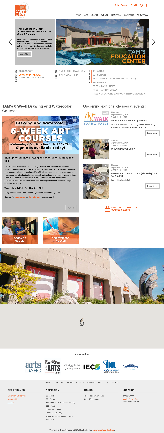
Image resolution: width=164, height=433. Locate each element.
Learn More (25, 54)
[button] (82, 322)
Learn (94, 15)
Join (117, 5)
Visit (78, 15)
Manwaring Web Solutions (103, 430)
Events (105, 15)
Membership (13, 399)
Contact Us (113, 382)
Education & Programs (17, 396)
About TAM (142, 15)
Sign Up (70, 207)
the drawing (20, 197)
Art (86, 15)
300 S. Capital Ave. (30, 75)
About (101, 382)
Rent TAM (116, 15)
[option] (82, 42)
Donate (124, 5)
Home (48, 382)
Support (129, 15)
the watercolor (34, 197)
